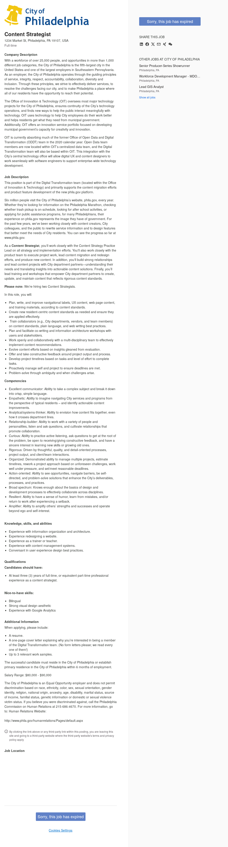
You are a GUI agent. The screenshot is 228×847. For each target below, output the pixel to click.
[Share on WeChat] (170, 44)
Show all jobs (147, 97)
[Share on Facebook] (147, 44)
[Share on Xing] (164, 44)
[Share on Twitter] (153, 44)
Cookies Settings (60, 830)
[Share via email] (159, 44)
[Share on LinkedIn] (141, 44)
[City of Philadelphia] (46, 16)
